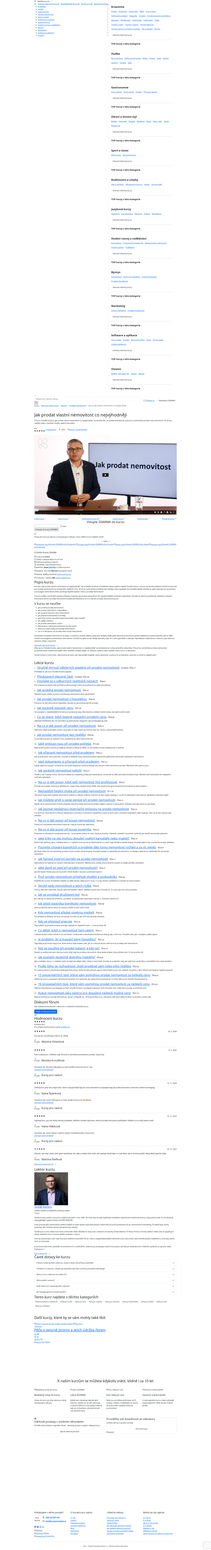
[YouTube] (38, 1527)
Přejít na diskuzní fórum (46, 1011)
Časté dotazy (142, 519)
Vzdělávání (130, 247)
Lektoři (73, 1520)
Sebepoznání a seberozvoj (155, 243)
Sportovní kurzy (129, 155)
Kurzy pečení (116, 92)
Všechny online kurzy (50, 405)
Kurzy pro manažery (131, 277)
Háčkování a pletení (119, 16)
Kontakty (74, 1533)
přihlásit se (65, 1027)
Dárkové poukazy (101, 4)
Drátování (123, 11)
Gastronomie (43, 12)
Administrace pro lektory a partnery (158, 1533)
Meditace (141, 121)
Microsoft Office (138, 340)
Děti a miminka (117, 184)
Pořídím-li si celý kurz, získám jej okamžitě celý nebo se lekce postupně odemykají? (71, 1268)
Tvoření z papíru (131, 24)
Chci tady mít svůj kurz (116, 1518)
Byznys (41, 27)
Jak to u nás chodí (150, 1523)
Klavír (159, 58)
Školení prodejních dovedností (46, 1302)
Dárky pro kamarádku (130, 1302)
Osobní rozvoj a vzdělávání (49, 25)
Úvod (36, 405)
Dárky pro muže (66, 1302)
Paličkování (148, 20)
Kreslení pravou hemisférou (159, 16)
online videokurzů (62, 578)
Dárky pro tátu (161, 1302)
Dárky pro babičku (95, 1302)
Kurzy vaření (129, 92)
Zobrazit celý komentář (44, 1069)
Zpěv (130, 63)
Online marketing (149, 277)
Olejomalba (137, 20)
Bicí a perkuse (117, 58)
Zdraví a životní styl (46, 14)
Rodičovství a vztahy (46, 20)
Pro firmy (147, 1518)
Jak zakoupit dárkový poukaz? (119, 1525)
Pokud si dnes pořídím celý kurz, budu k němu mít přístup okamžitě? (65, 1263)
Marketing (42, 30)
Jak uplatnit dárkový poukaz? (119, 1528)
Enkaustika (133, 11)
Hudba (40, 9)
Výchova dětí (156, 184)
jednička (52, 567)
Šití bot (157, 29)
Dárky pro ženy (80, 1302)
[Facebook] (35, 1527)
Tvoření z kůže (117, 24)
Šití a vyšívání (147, 29)
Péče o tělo (157, 121)
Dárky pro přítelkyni (42, 1306)
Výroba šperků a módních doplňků (125, 29)
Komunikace (116, 243)
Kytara (166, 58)
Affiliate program (150, 1531)
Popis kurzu (39, 519)
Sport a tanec (43, 17)
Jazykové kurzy (44, 22)
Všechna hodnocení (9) (44, 1164)
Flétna (144, 58)
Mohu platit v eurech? (46, 1280)
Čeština (147, 214)
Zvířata (134, 374)
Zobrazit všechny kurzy (47, 4)
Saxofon (114, 63)
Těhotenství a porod (134, 184)
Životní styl (115, 126)
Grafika (126, 340)
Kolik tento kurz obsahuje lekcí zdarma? (53, 1286)
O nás (73, 1518)
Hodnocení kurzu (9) (90, 519)
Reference (75, 1531)
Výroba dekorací (147, 24)
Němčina (138, 214)
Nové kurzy (86, 4)
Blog (72, 1528)
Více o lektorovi (40, 1253)
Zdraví (166, 121)
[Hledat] (36, 402)
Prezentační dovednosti (133, 243)
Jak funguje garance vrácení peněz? (51, 1292)
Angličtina (115, 214)
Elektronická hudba (133, 58)
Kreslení (142, 16)
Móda (148, 121)
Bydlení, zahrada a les (120, 374)
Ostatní (41, 35)
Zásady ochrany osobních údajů (120, 1531)
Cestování (123, 121)
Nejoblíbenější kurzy (69, 4)
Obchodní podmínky (115, 1533)
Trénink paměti (117, 247)
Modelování (125, 20)
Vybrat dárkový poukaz (69, 1431)
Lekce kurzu (63, 519)
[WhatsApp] (43, 1527)
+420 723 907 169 (52, 1517)
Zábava (141, 374)
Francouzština (127, 214)
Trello (148, 340)
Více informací (141, 1429)
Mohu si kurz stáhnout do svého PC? (52, 1274)
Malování (115, 20)
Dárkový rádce (113, 1520)
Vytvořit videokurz (78, 1525)
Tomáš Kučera (81, 429)
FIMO (142, 11)
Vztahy (147, 184)
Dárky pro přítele (147, 1302)
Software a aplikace (46, 33)
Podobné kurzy (168, 519)
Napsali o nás (148, 1528)
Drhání (114, 11)
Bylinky (114, 121)
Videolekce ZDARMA (167, 400)
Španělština (156, 214)
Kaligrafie (133, 16)
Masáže (132, 121)
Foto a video (151, 11)
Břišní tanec (116, 155)
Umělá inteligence (118, 344)
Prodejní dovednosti (119, 281)
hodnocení (51, 430)
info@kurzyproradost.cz (55, 1521)
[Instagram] (40, 1527)
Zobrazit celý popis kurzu (45, 645)
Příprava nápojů (150, 92)
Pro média (147, 1525)
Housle (152, 58)
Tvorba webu (158, 340)
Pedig (157, 20)
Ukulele (123, 63)
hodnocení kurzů (64, 574)
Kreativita (42, 6)
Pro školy (147, 1520)
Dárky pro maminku (112, 1302)
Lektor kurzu (118, 519)
